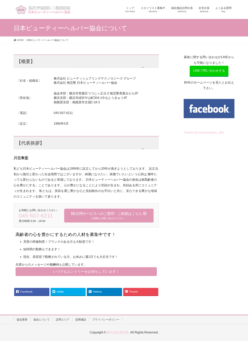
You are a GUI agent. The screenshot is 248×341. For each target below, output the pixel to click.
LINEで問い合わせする (209, 70)
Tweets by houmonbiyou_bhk (204, 132)
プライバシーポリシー (105, 319)
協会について (42, 319)
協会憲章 (22, 319)
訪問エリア (62, 319)
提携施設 (80, 319)
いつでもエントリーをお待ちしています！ (86, 272)
